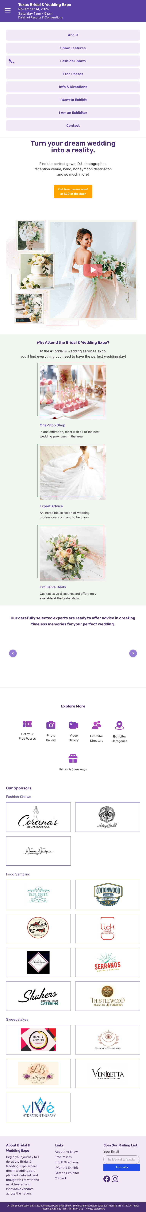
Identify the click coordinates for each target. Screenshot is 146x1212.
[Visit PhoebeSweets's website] (38, 962)
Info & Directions (66, 1162)
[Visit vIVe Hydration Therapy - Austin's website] (38, 1107)
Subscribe (121, 1167)
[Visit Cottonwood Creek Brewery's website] (108, 894)
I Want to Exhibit (66, 1167)
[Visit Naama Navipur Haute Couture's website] (38, 850)
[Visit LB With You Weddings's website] (38, 1073)
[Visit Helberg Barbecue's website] (38, 928)
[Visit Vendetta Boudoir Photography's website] (108, 1073)
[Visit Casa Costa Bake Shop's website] (38, 894)
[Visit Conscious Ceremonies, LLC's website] (108, 1039)
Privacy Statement (95, 1208)
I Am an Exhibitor (67, 1173)
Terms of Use (76, 1208)
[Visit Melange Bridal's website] (108, 817)
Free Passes (63, 1157)
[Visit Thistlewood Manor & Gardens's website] (108, 996)
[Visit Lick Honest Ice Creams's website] (108, 928)
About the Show (66, 1151)
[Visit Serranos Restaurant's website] (108, 962)
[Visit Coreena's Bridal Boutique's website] (38, 817)
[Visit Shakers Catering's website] (38, 996)
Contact (60, 1178)
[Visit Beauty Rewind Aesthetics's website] (38, 1039)
